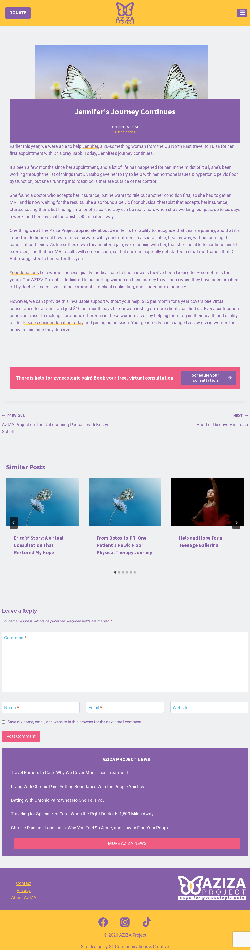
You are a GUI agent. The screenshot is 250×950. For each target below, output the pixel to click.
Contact (23, 883)
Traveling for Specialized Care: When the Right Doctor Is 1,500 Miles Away (82, 813)
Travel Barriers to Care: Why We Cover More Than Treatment (69, 772)
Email (95, 707)
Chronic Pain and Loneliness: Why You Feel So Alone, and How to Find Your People (90, 827)
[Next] (236, 523)
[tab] (115, 572)
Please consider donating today (53, 322)
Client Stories (125, 132)
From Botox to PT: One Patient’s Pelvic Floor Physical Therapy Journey (124, 545)
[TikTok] (146, 922)
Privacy (24, 890)
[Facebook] (103, 922)
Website (180, 707)
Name (11, 707)
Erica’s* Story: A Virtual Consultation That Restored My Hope (38, 545)
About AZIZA (23, 897)
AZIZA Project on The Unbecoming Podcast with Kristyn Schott (56, 424)
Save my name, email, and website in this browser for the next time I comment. (75, 722)
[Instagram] (125, 922)
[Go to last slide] (14, 523)
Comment (15, 637)
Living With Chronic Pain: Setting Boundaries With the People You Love (79, 786)
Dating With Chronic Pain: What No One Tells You (58, 800)
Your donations (24, 272)
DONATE (18, 13)
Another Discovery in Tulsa (222, 420)
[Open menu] (242, 13)
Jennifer (90, 146)
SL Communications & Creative (139, 946)
